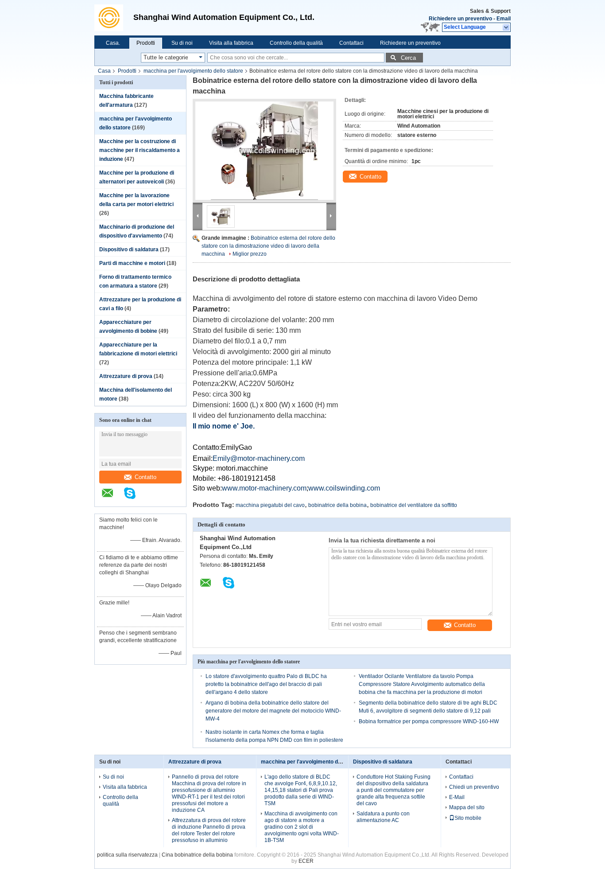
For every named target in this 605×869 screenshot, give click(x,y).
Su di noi (182, 43)
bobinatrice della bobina (337, 505)
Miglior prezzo (250, 254)
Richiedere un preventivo (460, 19)
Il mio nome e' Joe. (224, 426)
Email (503, 19)
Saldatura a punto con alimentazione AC (383, 817)
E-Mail (457, 797)
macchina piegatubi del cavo (270, 505)
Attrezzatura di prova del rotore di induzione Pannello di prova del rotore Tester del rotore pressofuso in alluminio (209, 830)
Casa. (113, 43)
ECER (306, 861)
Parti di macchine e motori (132, 263)
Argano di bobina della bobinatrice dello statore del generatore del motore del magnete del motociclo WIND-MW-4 (273, 711)
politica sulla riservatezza (127, 855)
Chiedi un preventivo (474, 787)
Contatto (145, 477)
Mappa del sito (467, 807)
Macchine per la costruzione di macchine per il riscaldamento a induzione (139, 150)
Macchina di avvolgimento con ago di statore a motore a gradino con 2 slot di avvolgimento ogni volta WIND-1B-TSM (301, 827)
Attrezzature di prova (125, 376)
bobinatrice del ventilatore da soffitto (413, 505)
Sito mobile (467, 818)
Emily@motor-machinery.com (259, 458)
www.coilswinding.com (344, 488)
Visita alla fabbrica (231, 43)
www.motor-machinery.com (264, 488)
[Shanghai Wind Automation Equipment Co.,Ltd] (111, 17)
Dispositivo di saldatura (129, 249)
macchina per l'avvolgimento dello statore (193, 71)
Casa (104, 71)
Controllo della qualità (296, 43)
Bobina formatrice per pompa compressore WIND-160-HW (429, 721)
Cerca (408, 58)
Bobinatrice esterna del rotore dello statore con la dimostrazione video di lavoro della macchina (268, 246)
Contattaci (351, 43)
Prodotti (145, 43)
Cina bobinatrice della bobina (197, 855)
